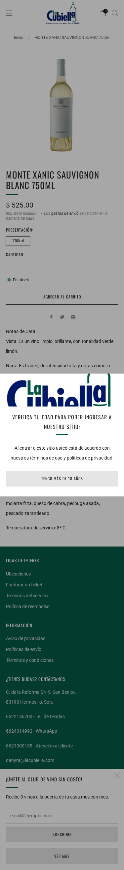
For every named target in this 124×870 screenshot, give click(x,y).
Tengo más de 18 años (62, 478)
